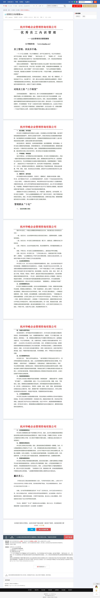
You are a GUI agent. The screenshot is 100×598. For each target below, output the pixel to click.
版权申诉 (27, 6)
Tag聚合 (27, 2)
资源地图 (50, 590)
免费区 (21, 2)
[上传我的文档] (95, 2)
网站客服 (63, 590)
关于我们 (30, 590)
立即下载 (78, 6)
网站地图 (43, 590)
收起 (97, 583)
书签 (6, 6)
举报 (21, 6)
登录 (72, 1)
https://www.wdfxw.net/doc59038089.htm (17, 585)
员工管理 (17, 10)
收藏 (16, 6)
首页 (4, 2)
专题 (16, 2)
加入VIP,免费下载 (91, 6)
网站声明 (36, 590)
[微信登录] (75, 1)
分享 (11, 6)
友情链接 (57, 590)
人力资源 (13, 10)
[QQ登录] (77, 1)
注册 (69, 1)
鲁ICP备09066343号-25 (50, 595)
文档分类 (10, 2)
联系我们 (70, 590)
